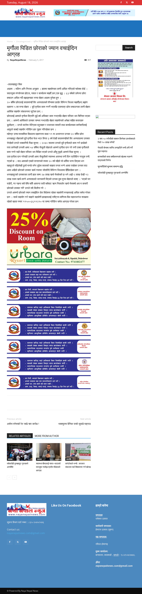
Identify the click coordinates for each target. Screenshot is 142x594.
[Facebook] (121, 2)
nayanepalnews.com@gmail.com (26, 533)
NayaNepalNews (18, 60)
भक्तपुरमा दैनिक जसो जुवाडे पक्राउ (74, 423)
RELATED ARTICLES (20, 436)
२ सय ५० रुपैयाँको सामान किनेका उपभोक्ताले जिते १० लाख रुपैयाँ (116, 140)
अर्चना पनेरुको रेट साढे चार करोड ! (23, 423)
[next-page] (14, 477)
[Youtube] (132, 2)
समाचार (10, 459)
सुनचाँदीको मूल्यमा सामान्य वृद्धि (110, 166)
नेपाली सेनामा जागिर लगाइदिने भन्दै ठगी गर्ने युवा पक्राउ (115, 149)
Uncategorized (23, 41)
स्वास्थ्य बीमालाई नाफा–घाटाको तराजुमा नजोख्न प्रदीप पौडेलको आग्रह (48, 467)
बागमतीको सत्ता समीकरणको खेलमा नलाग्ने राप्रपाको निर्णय (115, 158)
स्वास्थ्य (39, 459)
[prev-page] (9, 477)
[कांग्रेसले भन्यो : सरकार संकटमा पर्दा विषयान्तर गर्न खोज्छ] (78, 452)
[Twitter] (126, 2)
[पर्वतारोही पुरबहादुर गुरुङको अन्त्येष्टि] (19, 452)
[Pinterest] (46, 67)
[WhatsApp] (54, 67)
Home (10, 41)
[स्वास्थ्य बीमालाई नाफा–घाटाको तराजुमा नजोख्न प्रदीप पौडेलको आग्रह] (48, 452)
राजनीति (68, 459)
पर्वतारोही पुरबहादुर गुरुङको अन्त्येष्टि (113, 172)
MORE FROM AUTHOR (47, 436)
